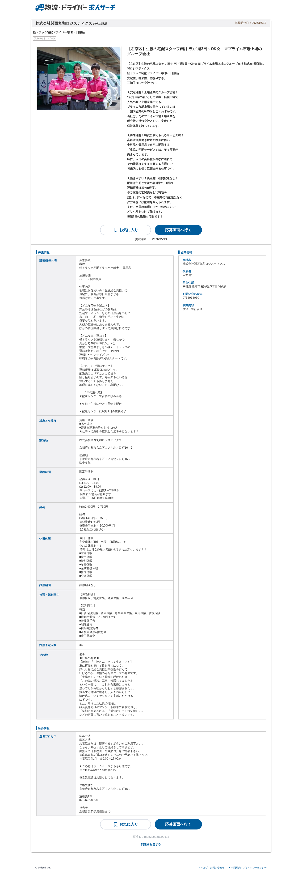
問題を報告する (151, 844)
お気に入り (128, 230)
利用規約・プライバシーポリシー (249, 867)
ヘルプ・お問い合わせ (212, 867)
